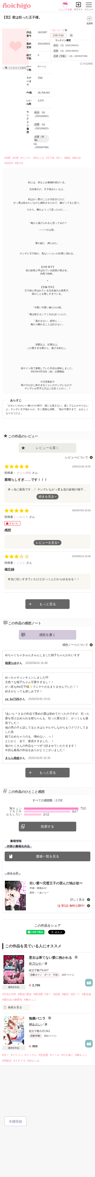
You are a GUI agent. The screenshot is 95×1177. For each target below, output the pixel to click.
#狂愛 (15, 157)
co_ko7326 (12, 699)
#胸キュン (30, 999)
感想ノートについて (75, 644)
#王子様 (50, 157)
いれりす (23, 517)
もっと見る (47, 604)
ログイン (78, 9)
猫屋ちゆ (11, 663)
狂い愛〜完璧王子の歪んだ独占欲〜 (56, 883)
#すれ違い (67, 1055)
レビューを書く (47, 448)
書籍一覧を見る (47, 856)
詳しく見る (78, 899)
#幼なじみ (38, 157)
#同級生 (7, 1060)
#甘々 (59, 157)
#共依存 (8, 163)
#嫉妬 (67, 157)
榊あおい (35, 1024)
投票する (47, 826)
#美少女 (19, 163)
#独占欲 (76, 157)
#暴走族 (86, 994)
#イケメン (17, 1055)
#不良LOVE (9, 994)
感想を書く (47, 635)
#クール (54, 1055)
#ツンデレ (31, 1055)
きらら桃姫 (24, 472)
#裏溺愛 (38, 994)
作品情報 (88, 63)
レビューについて (76, 457)
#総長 (56, 994)
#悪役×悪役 (25, 994)
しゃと (21, 562)
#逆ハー (75, 994)
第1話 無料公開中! (73, 905)
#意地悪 (43, 1055)
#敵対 (65, 994)
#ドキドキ (19, 1060)
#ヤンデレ (25, 157)
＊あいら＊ (56, 30)
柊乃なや (35, 963)
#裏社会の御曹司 (12, 999)
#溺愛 (7, 157)
